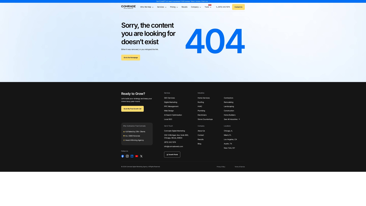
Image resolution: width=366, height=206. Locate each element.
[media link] (122, 156)
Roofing (201, 102)
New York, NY (229, 148)
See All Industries (231, 119)
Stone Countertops (205, 119)
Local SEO (168, 119)
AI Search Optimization (173, 115)
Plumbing (201, 111)
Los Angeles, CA (230, 139)
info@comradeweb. (173, 146)
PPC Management (171, 106)
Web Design (169, 111)
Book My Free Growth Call (132, 109)
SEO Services (169, 98)
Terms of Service (240, 166)
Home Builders (229, 115)
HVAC (200, 106)
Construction (229, 111)
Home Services (204, 98)
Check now (204, 1)
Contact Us (238, 7)
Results (184, 7)
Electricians (202, 115)
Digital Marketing (170, 102)
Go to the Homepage (131, 57)
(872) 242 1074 (170, 142)
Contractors (228, 98)
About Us (201, 131)
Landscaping (229, 106)
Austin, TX (228, 144)
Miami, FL (227, 135)
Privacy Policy (221, 166)
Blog (199, 144)
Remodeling (228, 102)
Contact (201, 135)
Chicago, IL (228, 131)
